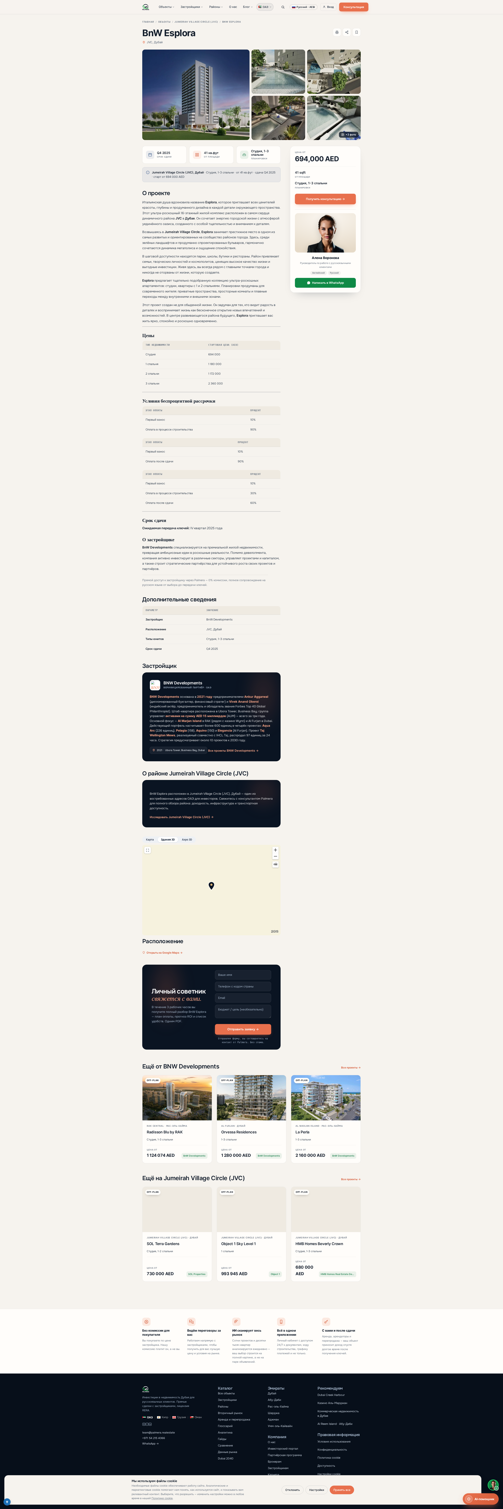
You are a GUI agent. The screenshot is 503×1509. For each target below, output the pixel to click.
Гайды (222, 1439)
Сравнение (225, 1445)
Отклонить (292, 1489)
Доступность (326, 1466)
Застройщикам (278, 1468)
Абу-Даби (274, 1400)
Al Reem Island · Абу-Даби (335, 1424)
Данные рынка (227, 1452)
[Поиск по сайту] (283, 7)
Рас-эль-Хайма (278, 1406)
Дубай (272, 1393)
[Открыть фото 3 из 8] (334, 72)
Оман (198, 1417)
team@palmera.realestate (158, 1432)
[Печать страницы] (337, 32)
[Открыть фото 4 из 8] (278, 118)
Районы (214, 7)
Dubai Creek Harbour (331, 1395)
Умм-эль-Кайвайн (280, 1426)
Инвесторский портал (283, 1448)
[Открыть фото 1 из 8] (196, 95)
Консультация (353, 7)
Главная (148, 21)
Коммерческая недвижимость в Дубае (338, 1413)
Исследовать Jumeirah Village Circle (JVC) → (182, 817)
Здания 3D (168, 839)
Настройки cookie (329, 1474)
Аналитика (225, 1432)
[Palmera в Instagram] (143, 1425)
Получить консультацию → (325, 199)
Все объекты (226, 1393)
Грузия (181, 1417)
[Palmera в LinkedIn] (150, 1425)
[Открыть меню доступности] (7, 1501)
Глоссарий (225, 1426)
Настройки (316, 1489)
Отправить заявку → (243, 1029)
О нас (233, 7)
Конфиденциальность (332, 1449)
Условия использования (334, 1441)
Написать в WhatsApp (328, 283)
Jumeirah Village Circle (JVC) (196, 21)
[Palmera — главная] (145, 7)
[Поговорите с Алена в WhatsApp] (493, 1485)
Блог (246, 7)
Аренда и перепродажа (234, 1419)
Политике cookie (162, 1498)
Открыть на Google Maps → (165, 952)
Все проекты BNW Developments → (233, 750)
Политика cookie (329, 1457)
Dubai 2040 (225, 1458)
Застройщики (190, 7)
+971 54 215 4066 (153, 1438)
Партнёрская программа (285, 1455)
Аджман (273, 1419)
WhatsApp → (150, 1443)
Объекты (165, 7)
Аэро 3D (187, 839)
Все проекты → (351, 1067)
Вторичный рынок (230, 1413)
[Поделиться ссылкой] (347, 32)
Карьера (273, 1474)
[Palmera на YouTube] (147, 1425)
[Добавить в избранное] (356, 32)
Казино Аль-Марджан (332, 1403)
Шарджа (273, 1413)
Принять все (341, 1489)
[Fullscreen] (147, 850)
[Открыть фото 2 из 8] (278, 72)
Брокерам (274, 1461)
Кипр (165, 1417)
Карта (150, 839)
